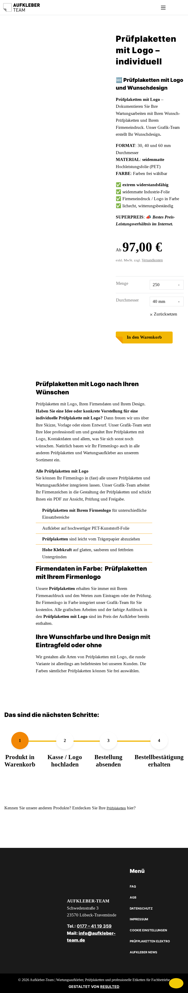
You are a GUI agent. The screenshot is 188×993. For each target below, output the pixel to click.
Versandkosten (152, 260)
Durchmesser (127, 300)
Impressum (139, 919)
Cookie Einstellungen (148, 930)
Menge (122, 283)
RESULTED (109, 986)
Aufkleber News (143, 952)
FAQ (133, 886)
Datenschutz (141, 908)
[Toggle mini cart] (172, 7)
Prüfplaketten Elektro (150, 941)
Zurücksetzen (165, 314)
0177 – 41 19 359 (94, 926)
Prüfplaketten (116, 808)
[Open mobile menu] (163, 7)
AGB (133, 897)
